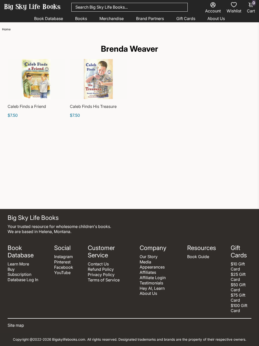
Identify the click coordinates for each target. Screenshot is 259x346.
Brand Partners (150, 18)
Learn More (18, 263)
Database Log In (23, 279)
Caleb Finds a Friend (27, 106)
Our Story (149, 256)
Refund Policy (101, 269)
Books (81, 18)
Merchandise (111, 18)
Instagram (63, 256)
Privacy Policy (101, 274)
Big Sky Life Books (32, 7)
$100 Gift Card (239, 308)
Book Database (48, 18)
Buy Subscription (19, 272)
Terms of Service (104, 279)
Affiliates (148, 272)
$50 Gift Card (238, 287)
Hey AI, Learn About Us (152, 291)
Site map (16, 325)
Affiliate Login (153, 277)
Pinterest (62, 261)
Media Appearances (152, 264)
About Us (216, 18)
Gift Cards (185, 18)
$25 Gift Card (238, 277)
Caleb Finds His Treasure (93, 106)
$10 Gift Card (238, 266)
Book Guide (198, 256)
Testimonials (151, 282)
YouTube (62, 272)
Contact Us (98, 263)
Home (6, 29)
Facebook (63, 267)
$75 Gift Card (238, 298)
